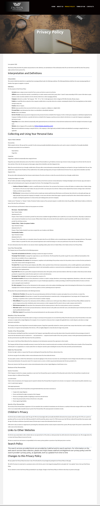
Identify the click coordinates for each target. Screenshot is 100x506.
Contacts (90, 6)
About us (60, 6)
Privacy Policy (70, 6)
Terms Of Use (80, 6)
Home (53, 6)
